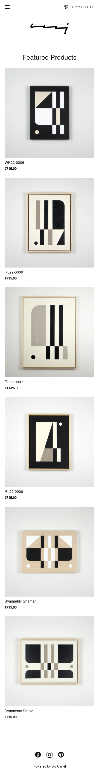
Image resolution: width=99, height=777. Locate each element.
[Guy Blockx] (49, 28)
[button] (7, 7)
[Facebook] (38, 755)
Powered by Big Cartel (49, 766)
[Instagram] (49, 755)
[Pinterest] (61, 755)
